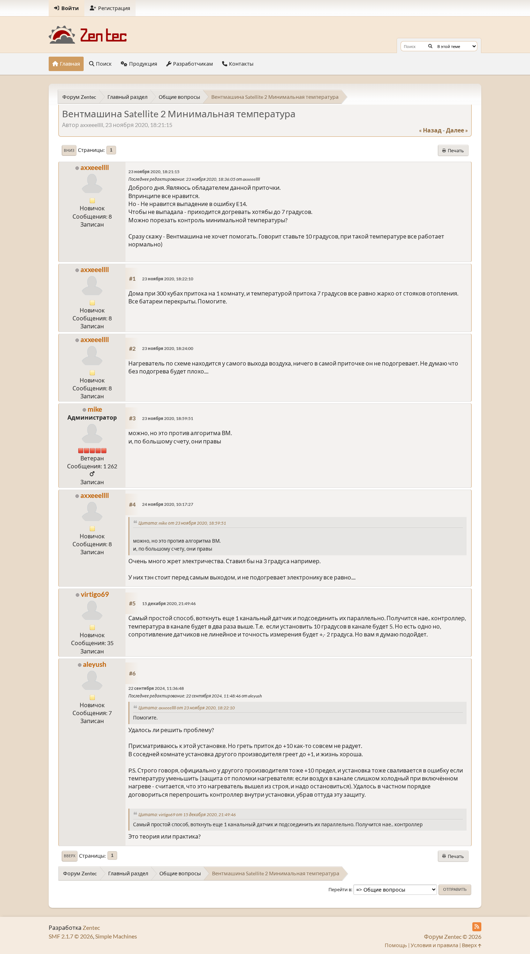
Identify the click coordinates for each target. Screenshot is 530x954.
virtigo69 (95, 594)
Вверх (69, 856)
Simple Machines (116, 936)
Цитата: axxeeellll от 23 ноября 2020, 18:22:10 (186, 707)
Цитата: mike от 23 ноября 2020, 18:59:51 (182, 523)
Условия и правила (434, 945)
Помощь (396, 945)
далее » (457, 130)
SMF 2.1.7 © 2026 (71, 936)
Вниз (69, 150)
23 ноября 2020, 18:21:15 (154, 171)
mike (95, 409)
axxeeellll (94, 167)
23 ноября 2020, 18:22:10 (167, 278)
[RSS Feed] (476, 926)
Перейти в (339, 889)
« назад (430, 130)
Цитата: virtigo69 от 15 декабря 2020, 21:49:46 (187, 814)
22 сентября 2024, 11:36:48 (156, 688)
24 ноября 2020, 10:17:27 (167, 504)
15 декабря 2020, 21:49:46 (169, 603)
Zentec (91, 927)
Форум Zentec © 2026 (452, 936)
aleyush (94, 664)
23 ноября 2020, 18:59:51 (167, 418)
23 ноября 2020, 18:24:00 (167, 348)
